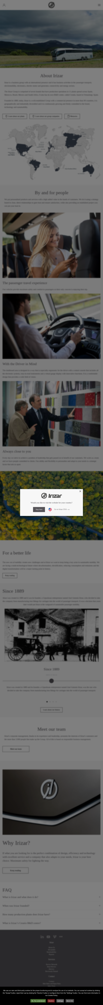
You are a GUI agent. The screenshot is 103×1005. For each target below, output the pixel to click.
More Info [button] (70, 1001)
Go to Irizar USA (60, 509)
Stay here (39, 509)
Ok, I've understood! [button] (38, 1001)
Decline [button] (51, 1001)
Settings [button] (60, 1001)
